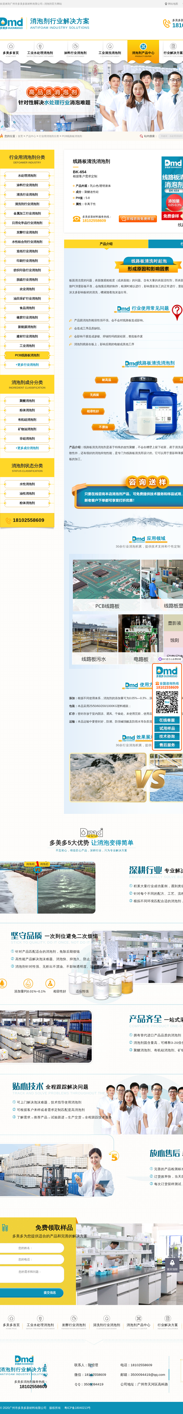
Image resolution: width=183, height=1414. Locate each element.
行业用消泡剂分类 (49, 136)
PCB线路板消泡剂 (72, 136)
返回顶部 (172, 1269)
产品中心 (31, 136)
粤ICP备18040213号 (77, 1407)
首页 (20, 136)
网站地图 (173, 3)
